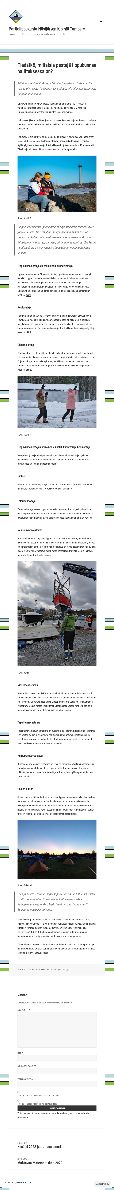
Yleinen (53, 969)
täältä (28, 294)
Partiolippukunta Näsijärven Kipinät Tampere (47, 28)
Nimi (20, 1053)
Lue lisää (30, 1182)
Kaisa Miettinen (38, 969)
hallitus (63, 969)
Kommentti (24, 1010)
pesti (69, 969)
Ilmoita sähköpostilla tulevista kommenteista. (39, 1095)
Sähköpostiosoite (27, 1066)
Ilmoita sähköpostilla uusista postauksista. (37, 1104)
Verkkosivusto (25, 1079)
